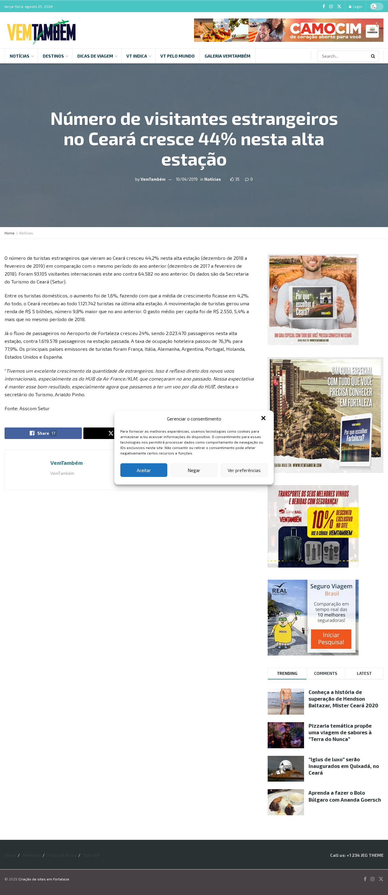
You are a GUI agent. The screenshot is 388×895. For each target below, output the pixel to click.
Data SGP (91, 855)
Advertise (31, 855)
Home (10, 233)
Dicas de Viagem (95, 56)
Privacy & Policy (61, 855)
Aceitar (144, 470)
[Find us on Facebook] (324, 6)
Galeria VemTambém (227, 56)
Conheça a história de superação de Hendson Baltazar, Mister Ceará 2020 (343, 698)
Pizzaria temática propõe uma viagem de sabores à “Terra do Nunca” (340, 732)
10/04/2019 (187, 178)
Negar (194, 470)
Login (357, 6)
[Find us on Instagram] (331, 6)
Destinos (53, 56)
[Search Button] (373, 56)
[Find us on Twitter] (339, 6)
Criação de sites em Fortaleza (43, 879)
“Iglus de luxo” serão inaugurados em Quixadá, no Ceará (344, 766)
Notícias (19, 56)
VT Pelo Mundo (177, 56)
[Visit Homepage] (41, 30)
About (10, 855)
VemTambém (153, 178)
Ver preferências (244, 470)
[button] (264, 418)
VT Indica (136, 56)
